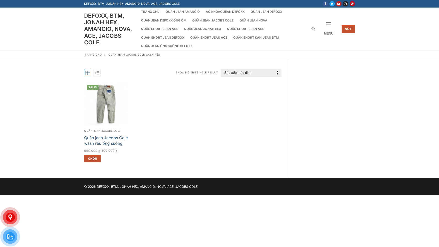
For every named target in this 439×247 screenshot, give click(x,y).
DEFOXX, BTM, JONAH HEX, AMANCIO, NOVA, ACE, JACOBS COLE (108, 29)
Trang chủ (93, 54)
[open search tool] (313, 29)
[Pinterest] (352, 3)
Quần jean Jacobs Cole (102, 130)
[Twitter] (332, 3)
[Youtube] (338, 3)
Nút (348, 29)
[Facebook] (325, 3)
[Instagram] (345, 3)
